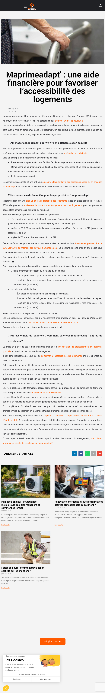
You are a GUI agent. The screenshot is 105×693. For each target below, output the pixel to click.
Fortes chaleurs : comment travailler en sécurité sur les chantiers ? (22, 569)
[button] (74, 453)
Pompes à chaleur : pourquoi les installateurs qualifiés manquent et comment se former (20, 504)
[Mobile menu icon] (25, 7)
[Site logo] (32, 6)
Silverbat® (56, 392)
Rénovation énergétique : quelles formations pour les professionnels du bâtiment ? (79, 503)
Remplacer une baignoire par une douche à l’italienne (37, 167)
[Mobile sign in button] (100, 5)
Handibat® (42, 392)
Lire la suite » (6, 525)
